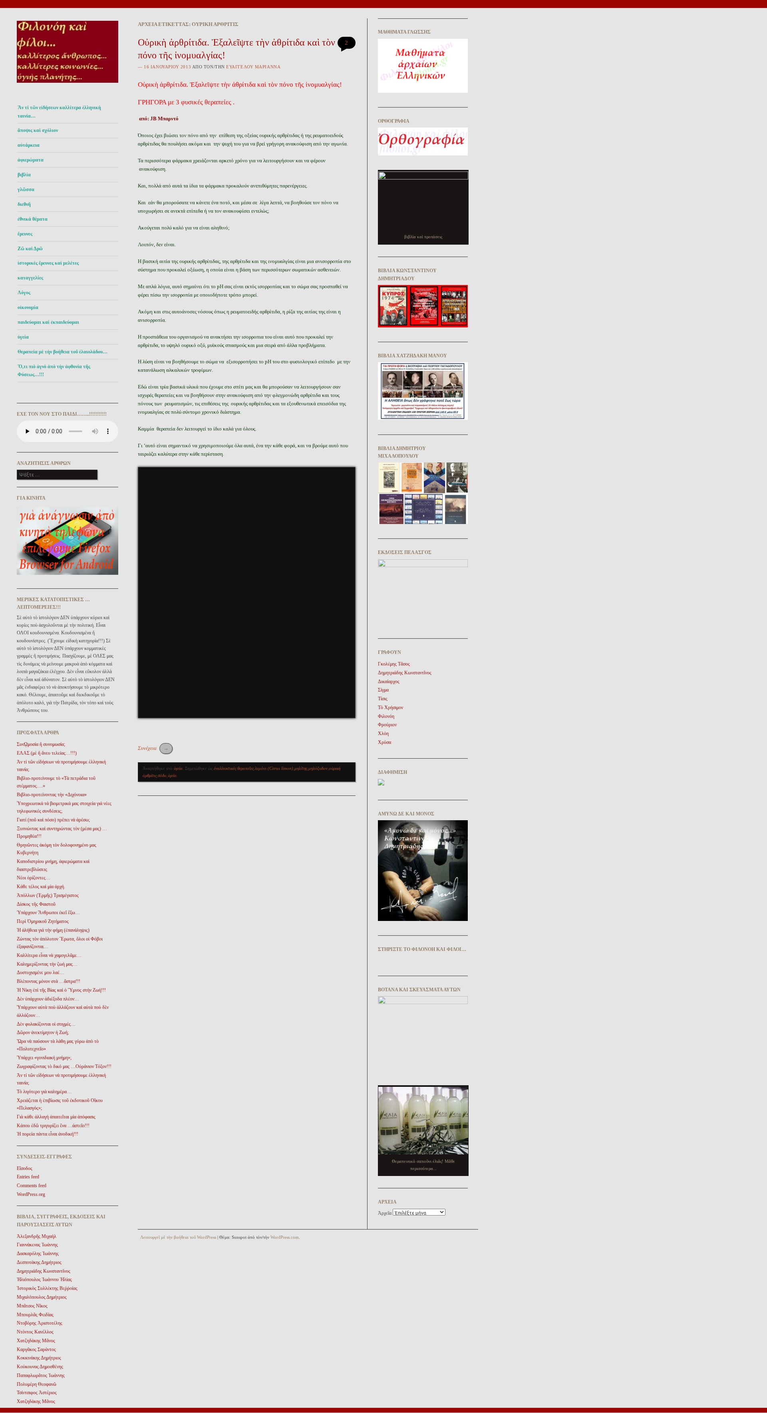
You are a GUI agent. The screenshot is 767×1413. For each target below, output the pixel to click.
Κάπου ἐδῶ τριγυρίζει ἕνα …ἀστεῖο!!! (53, 1125)
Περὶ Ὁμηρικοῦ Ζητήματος (43, 921)
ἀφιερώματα (31, 160)
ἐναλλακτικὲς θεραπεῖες (234, 768)
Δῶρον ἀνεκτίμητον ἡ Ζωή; (43, 1032)
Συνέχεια (153, 748)
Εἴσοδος (24, 1168)
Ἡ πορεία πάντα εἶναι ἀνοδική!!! (47, 1134)
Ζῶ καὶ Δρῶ (30, 248)
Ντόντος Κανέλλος (35, 1332)
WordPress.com (284, 1237)
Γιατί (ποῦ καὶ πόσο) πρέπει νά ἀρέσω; (53, 820)
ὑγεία (23, 337)
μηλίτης (300, 768)
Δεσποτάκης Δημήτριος (39, 1262)
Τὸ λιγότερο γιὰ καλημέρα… (44, 1091)
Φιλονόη (386, 716)
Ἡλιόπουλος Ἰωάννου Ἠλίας (44, 1279)
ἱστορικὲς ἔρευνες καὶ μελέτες (48, 263)
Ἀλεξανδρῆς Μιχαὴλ (36, 1236)
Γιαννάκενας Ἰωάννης (37, 1245)
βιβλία (24, 174)
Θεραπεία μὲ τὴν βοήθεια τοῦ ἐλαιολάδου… (62, 352)
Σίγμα (383, 690)
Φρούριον (387, 724)
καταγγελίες (30, 278)
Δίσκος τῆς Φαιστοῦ (36, 904)
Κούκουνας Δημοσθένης (40, 1366)
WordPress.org (31, 1194)
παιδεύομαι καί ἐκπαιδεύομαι (48, 322)
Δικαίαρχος (388, 681)
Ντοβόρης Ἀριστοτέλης (39, 1323)
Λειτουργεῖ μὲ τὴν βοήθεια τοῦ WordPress (178, 1237)
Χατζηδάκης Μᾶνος (36, 1340)
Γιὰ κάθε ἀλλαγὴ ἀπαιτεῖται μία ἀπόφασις (56, 1117)
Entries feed (28, 1177)
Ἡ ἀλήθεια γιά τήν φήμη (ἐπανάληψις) (53, 930)
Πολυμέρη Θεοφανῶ (36, 1384)
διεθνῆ (24, 204)
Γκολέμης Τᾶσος (394, 664)
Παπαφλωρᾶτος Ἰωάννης (41, 1375)
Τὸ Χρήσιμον (390, 707)
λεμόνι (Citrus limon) (274, 768)
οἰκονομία (28, 307)
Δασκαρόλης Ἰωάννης (38, 1253)
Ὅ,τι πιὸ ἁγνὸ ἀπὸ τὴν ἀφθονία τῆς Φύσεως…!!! (54, 370)
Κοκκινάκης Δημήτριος (39, 1358)
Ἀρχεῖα (384, 1213)
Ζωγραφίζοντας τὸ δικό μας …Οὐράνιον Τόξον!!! (64, 1066)
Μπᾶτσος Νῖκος (32, 1306)
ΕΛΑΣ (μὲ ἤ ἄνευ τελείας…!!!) (47, 753)
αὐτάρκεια (29, 145)
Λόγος (24, 292)
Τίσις (382, 699)
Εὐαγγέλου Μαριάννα (253, 66)
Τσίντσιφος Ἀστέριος (37, 1392)
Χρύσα (384, 742)
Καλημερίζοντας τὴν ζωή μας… (47, 964)
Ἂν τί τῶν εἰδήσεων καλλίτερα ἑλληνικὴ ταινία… (59, 111)
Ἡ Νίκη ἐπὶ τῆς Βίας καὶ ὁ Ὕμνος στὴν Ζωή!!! (61, 990)
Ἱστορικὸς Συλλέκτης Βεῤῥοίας (47, 1288)
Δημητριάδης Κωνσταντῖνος (43, 1271)
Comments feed (31, 1185)
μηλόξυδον (318, 768)
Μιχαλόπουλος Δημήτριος (42, 1297)
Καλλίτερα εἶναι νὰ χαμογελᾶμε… (49, 955)
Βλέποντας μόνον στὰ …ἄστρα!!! (48, 981)
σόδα (162, 775)
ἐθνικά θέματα (33, 219)
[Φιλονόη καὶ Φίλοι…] (67, 85)
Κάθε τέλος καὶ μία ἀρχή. (41, 886)
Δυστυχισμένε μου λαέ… (40, 972)
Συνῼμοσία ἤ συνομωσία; (41, 744)
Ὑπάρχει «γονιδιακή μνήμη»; (44, 1057)
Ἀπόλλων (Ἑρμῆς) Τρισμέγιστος (48, 895)
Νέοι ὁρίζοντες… (33, 878)
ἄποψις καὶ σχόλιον (38, 130)
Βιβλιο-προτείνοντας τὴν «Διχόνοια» (52, 794)
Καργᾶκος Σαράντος (36, 1349)
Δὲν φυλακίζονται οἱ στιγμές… (46, 1024)
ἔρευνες (25, 234)
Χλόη (383, 733)
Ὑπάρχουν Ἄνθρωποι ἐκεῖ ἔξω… (48, 912)
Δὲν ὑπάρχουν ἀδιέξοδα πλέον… (48, 999)
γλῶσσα (26, 189)
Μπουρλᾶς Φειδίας (35, 1314)
